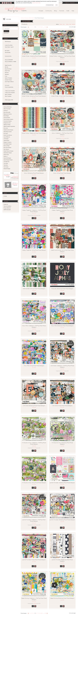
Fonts (6, 76)
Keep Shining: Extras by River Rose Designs (62, 598)
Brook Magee (6, 115)
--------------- (7, 43)
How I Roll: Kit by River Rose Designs (34, 365)
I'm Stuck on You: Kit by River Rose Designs (34, 482)
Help (73, 10)
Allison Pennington (7, 108)
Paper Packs (7, 70)
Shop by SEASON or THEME (10, 61)
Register (72, 2)
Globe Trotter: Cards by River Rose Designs (34, 56)
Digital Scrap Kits (8, 65)
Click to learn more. (36, 2)
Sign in (67, 2)
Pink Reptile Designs (8, 143)
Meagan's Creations (7, 142)
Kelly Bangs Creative (8, 131)
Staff (67, 10)
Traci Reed (6, 163)
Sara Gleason (6, 149)
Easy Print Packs (8, 68)
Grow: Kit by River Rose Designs (62, 173)
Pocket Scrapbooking (9, 87)
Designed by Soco (7, 122)
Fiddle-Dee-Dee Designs (8, 129)
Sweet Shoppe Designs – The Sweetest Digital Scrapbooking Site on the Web (16, 9)
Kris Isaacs (6, 133)
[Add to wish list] (35, 64)
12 (45, 27)
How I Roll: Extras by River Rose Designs (62, 325)
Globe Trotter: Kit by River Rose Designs (62, 96)
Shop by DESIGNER (9, 59)
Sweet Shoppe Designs (8, 159)
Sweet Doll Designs (7, 158)
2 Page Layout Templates (10, 92)
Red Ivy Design (7, 145)
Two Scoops (6, 166)
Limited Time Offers (8, 45)
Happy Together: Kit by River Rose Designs (34, 250)
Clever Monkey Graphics (8, 119)
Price (64, 24)
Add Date (73, 24)
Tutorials (61, 10)
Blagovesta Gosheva (8, 114)
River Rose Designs (7, 147)
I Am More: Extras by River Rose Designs (34, 405)
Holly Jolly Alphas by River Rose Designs (62, 288)
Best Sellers (7, 50)
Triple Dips (6, 165)
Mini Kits (6, 67)
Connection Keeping (7, 121)
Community (48, 10)
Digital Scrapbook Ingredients (9, 126)
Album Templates (8, 94)
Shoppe (41, 10)
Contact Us (6, 204)
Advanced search (6, 33)
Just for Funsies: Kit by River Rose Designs (34, 559)
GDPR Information (7, 209)
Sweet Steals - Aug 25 (9, 47)
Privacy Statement (7, 207)
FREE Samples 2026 (9, 99)
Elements (7, 72)
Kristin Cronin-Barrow (8, 135)
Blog (55, 10)
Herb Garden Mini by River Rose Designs (34, 288)
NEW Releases (8, 41)
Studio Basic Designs (8, 152)
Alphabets (7, 74)
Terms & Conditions (7, 206)
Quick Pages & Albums (9, 81)
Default (67, 24)
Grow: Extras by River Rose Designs (34, 173)
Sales (70, 24)
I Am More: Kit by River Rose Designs (62, 405)
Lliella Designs (6, 140)
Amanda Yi (6, 110)
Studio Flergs (6, 154)
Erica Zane (6, 128)
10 (41, 27)
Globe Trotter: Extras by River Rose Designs (34, 96)
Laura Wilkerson (7, 136)
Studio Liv (5, 156)
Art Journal (7, 85)
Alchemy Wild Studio (8, 106)
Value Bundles (7, 52)
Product (61, 24)
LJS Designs (6, 138)
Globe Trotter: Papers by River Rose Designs (34, 133)
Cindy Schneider (7, 117)
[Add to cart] (33, 64)
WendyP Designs (7, 168)
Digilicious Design (7, 124)
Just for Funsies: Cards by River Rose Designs (62, 482)
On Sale (5, 196)
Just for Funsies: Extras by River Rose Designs (62, 519)
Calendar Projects (8, 79)
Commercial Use (8, 56)
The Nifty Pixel (6, 161)
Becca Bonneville (7, 112)
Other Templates (8, 96)
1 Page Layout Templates (10, 90)
